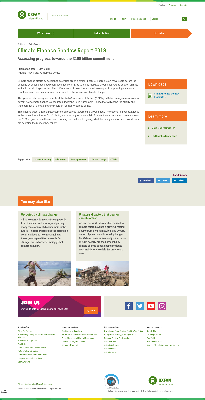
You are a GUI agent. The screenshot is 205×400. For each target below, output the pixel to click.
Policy (123, 19)
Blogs (113, 19)
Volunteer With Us (154, 342)
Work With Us (152, 338)
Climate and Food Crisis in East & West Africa (123, 331)
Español (183, 5)
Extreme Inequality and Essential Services (79, 334)
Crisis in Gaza (110, 342)
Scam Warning (24, 362)
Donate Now (152, 331)
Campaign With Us (154, 334)
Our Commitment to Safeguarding (32, 355)
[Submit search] (184, 19)
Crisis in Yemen (110, 352)
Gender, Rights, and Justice (73, 342)
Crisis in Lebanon (111, 345)
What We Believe (25, 331)
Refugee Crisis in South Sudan (117, 338)
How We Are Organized (28, 340)
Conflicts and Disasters (72, 331)
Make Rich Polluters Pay (163, 128)
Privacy (20, 384)
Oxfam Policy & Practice (28, 351)
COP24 (113, 159)
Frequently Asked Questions (30, 358)
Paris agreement (78, 159)
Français (172, 5)
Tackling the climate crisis (164, 136)
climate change (98, 159)
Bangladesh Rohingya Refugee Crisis (120, 334)
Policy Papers (34, 44)
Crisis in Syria (110, 349)
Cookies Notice (30, 384)
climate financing (42, 159)
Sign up (89, 310)
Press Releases (138, 19)
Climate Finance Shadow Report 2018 (166, 95)
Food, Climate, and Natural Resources (78, 338)
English (161, 5)
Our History (23, 344)
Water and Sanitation (71, 345)
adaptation (60, 159)
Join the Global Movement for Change (163, 345)
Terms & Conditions (44, 384)
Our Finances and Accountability (32, 347)
